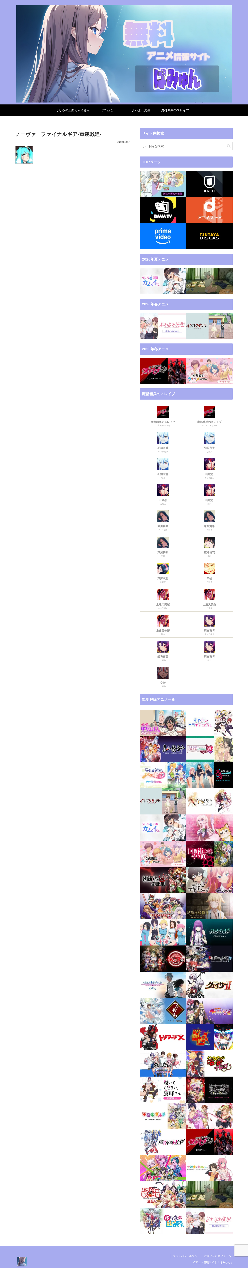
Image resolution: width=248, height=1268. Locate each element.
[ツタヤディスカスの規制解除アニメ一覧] (209, 236)
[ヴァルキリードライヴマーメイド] (209, 801)
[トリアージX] (163, 1037)
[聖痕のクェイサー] (209, 985)
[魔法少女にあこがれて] (163, 1168)
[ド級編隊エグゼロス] (209, 1037)
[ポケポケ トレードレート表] (163, 184)
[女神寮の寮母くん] (209, 1168)
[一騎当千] (163, 749)
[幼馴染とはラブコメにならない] (209, 371)
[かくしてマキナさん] (209, 880)
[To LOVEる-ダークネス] (209, 1011)
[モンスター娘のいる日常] (163, 1194)
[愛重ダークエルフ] (163, 723)
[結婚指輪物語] (209, 906)
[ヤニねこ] (209, 281)
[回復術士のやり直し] (209, 854)
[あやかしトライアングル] (209, 723)
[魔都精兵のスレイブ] (209, 1142)
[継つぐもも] (163, 1011)
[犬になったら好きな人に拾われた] (209, 775)
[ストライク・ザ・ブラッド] (163, 985)
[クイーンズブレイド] (163, 906)
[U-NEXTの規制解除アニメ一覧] (209, 184)
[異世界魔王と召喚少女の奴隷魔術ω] (209, 749)
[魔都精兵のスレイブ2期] (163, 371)
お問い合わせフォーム (217, 1256)
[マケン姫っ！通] (209, 1116)
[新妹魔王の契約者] (209, 959)
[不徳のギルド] (163, 1116)
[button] (228, 146)
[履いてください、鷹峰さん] (163, 1090)
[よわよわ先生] (163, 326)
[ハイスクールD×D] (209, 1063)
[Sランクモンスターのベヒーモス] (209, 827)
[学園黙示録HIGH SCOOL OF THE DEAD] (163, 880)
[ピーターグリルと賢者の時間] (209, 1090)
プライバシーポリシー (186, 1256)
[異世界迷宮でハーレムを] (163, 775)
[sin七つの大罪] (163, 959)
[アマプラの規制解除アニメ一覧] (163, 236)
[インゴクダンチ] (209, 326)
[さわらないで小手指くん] (163, 932)
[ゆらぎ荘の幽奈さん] (163, 1221)
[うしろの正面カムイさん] (163, 281)
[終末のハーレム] (209, 932)
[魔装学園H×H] (163, 1142)
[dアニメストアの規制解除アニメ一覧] (209, 210)
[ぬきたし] (163, 1063)
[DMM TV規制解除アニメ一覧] (163, 210)
